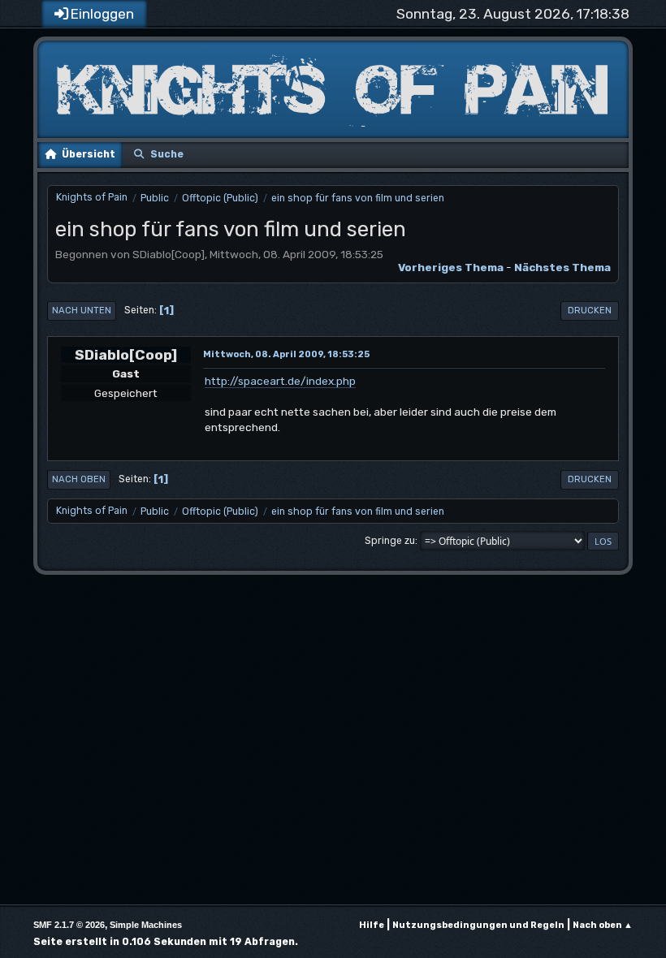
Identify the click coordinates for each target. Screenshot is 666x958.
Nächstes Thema (562, 267)
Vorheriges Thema (451, 267)
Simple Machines (146, 925)
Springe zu (390, 540)
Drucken (590, 310)
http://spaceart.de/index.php (280, 380)
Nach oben (79, 479)
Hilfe (371, 925)
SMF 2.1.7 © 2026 (69, 925)
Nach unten (81, 310)
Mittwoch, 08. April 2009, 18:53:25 (286, 354)
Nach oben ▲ (603, 925)
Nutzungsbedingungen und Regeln (478, 925)
